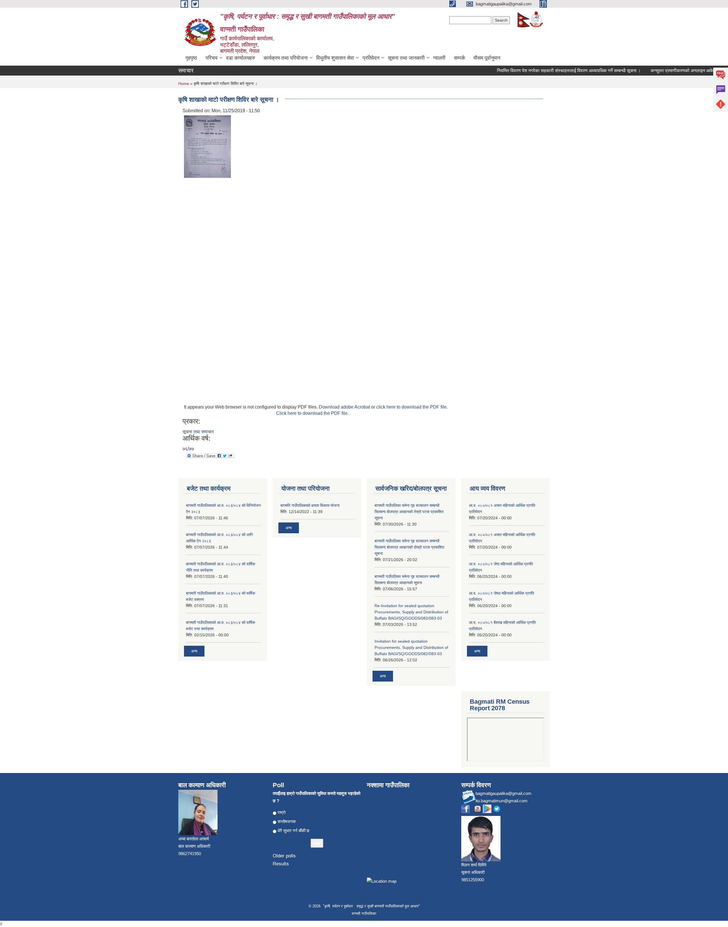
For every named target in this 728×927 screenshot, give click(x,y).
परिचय (212, 58)
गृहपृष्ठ (191, 58)
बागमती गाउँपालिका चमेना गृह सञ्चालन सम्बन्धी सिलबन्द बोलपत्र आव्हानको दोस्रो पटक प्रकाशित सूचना (409, 547)
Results (281, 863)
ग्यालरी (439, 58)
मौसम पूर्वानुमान (486, 58)
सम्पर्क (459, 58)
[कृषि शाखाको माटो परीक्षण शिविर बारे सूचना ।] (207, 146)
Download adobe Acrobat (345, 407)
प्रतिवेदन (371, 58)
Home (183, 83)
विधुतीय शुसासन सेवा (335, 58)
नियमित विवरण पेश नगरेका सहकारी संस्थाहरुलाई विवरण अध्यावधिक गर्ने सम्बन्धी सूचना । (557, 70)
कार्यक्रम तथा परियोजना (286, 58)
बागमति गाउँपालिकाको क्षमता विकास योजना (310, 505)
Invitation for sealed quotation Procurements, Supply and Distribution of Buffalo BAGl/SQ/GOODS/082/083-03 (411, 647)
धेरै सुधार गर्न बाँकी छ (293, 830)
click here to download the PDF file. (412, 407)
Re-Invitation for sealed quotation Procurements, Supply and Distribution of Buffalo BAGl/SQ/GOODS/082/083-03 (411, 611)
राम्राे (282, 812)
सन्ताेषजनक (287, 821)
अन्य (194, 651)
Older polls (284, 856)
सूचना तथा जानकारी (406, 58)
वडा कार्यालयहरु (240, 58)
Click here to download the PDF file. (312, 413)
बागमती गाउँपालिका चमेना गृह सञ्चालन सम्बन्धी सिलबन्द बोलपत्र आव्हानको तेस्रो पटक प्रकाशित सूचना (409, 511)
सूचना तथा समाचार (198, 431)
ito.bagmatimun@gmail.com (501, 800)
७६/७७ (188, 448)
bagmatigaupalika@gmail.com (503, 793)
